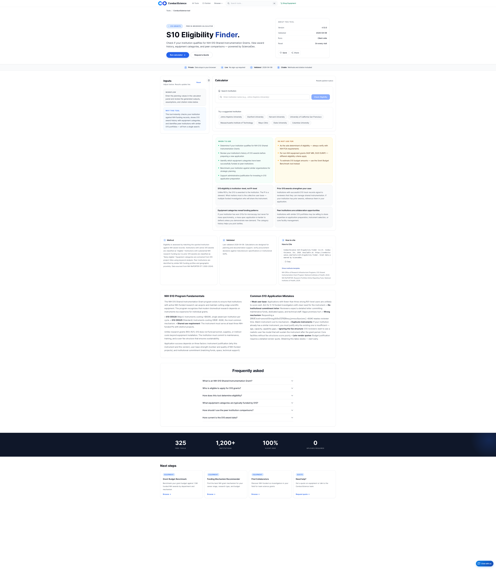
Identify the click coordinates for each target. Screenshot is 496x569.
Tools (168, 11)
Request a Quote (201, 55)
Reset (198, 82)
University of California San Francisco (305, 117)
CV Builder (206, 3)
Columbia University (300, 123)
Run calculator (177, 55)
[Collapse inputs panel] (209, 80)
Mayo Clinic (263, 123)
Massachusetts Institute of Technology (236, 123)
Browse (217, 3)
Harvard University (277, 117)
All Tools (195, 3)
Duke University (280, 123)
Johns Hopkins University (231, 117)
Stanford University (255, 117)
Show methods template (291, 268)
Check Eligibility (320, 97)
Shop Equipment (289, 3)
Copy (289, 262)
